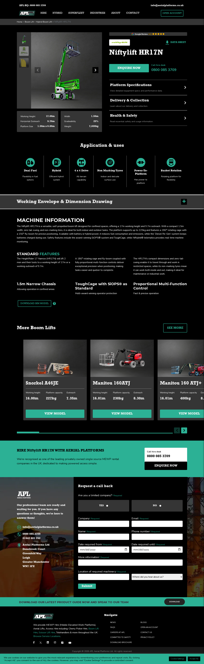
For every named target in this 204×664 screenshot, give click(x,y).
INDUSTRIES (97, 13)
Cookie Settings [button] (177, 658)
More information (93, 557)
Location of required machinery (102, 571)
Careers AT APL (117, 632)
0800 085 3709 (38, 5)
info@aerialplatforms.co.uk (167, 5)
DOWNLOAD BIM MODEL (34, 303)
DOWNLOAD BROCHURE (121, 642)
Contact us (146, 632)
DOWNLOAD (174, 602)
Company (88, 518)
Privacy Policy (147, 637)
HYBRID (57, 13)
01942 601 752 (31, 538)
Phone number (146, 531)
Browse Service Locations (46, 636)
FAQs (112, 627)
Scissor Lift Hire (47, 632)
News (113, 622)
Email (140, 518)
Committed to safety (120, 637)
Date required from (95, 544)
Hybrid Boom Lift (44, 22)
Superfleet (76, 13)
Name (86, 531)
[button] (95, 70)
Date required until (148, 544)
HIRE (43, 13)
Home (19, 22)
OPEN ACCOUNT (172, 13)
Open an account (149, 627)
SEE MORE (175, 327)
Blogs (144, 622)
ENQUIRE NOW (129, 68)
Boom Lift (29, 22)
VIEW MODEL (55, 413)
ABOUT (115, 13)
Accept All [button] (194, 658)
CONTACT (132, 13)
